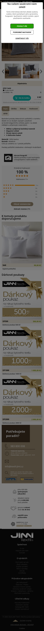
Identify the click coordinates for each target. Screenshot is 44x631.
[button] (22, 26)
